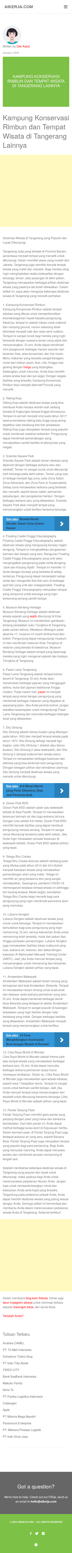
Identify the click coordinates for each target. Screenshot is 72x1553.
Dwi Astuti (23, 46)
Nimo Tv (8, 1390)
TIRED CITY (11, 1370)
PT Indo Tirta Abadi (15, 1363)
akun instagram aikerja (17, 1302)
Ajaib (6, 1410)
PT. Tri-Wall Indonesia (17, 1350)
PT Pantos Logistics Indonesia (23, 1396)
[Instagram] (43, 1533)
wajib (33, 616)
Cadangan (10, 1403)
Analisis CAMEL (13, 1343)
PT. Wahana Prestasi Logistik (22, 1430)
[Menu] (66, 7)
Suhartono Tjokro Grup (18, 1356)
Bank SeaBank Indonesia (19, 1376)
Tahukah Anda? (13, 1316)
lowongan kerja (23, 1307)
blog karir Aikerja (37, 1298)
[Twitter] (36, 1533)
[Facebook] (31, 1533)
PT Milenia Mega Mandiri (19, 1416)
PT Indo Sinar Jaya (15, 1436)
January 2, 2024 (11, 52)
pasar (41, 692)
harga (27, 367)
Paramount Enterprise (17, 1423)
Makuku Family (13, 1383)
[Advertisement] (36, 191)
